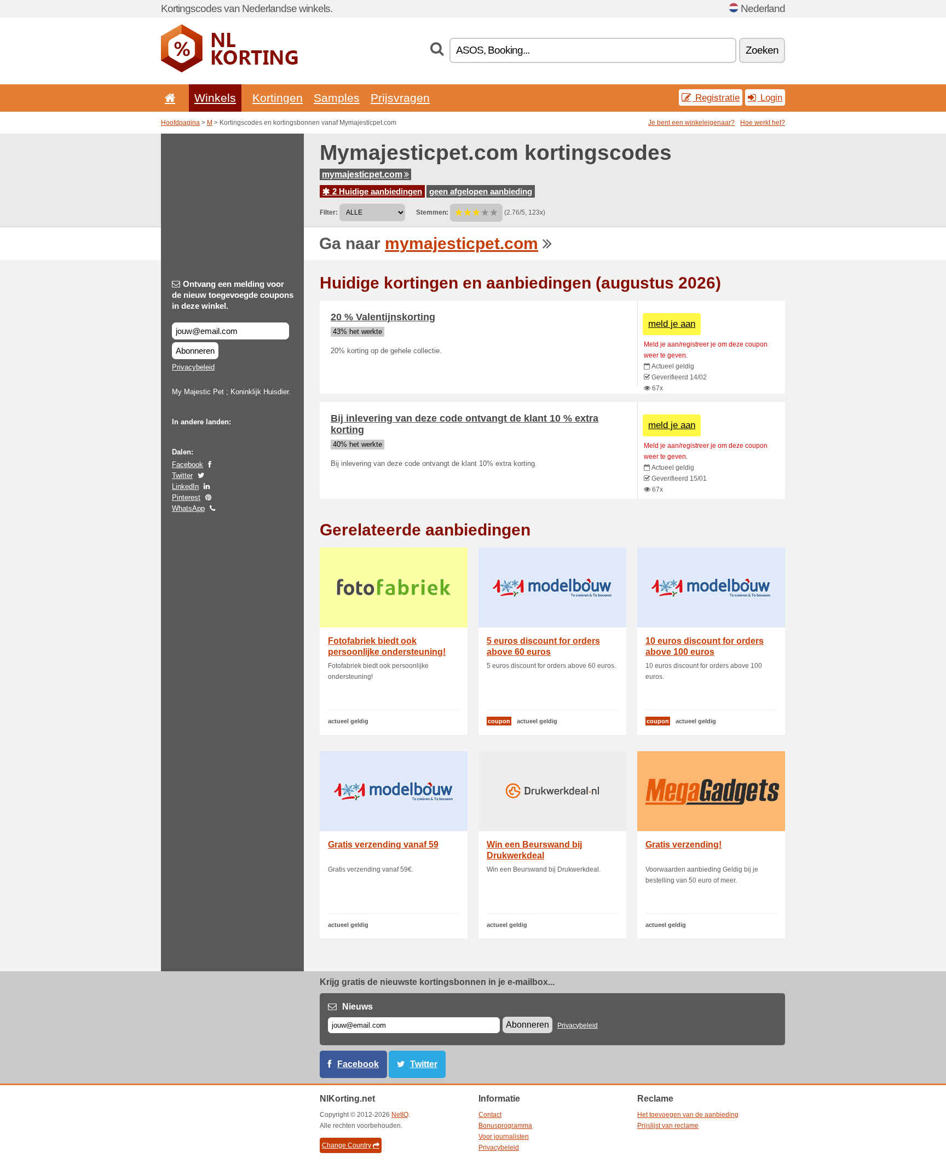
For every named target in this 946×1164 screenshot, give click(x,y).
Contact (489, 1115)
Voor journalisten (503, 1136)
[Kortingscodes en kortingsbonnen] (229, 70)
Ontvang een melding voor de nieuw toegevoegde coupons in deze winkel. (232, 294)
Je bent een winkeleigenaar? (691, 122)
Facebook (187, 464)
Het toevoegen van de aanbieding (688, 1115)
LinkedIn (185, 486)
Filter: (329, 212)
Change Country (346, 1145)
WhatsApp (188, 508)
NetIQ (399, 1115)
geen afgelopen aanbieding (480, 191)
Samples (337, 97)
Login (770, 97)
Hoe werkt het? (762, 122)
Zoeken (762, 50)
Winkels (215, 97)
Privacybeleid (193, 367)
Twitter (182, 475)
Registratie (716, 97)
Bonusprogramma (505, 1126)
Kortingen (277, 97)
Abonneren (195, 350)
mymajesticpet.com (362, 174)
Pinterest (186, 497)
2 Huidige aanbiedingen (376, 191)
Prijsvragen (400, 97)
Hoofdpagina (180, 122)
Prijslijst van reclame (668, 1126)
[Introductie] (168, 97)
